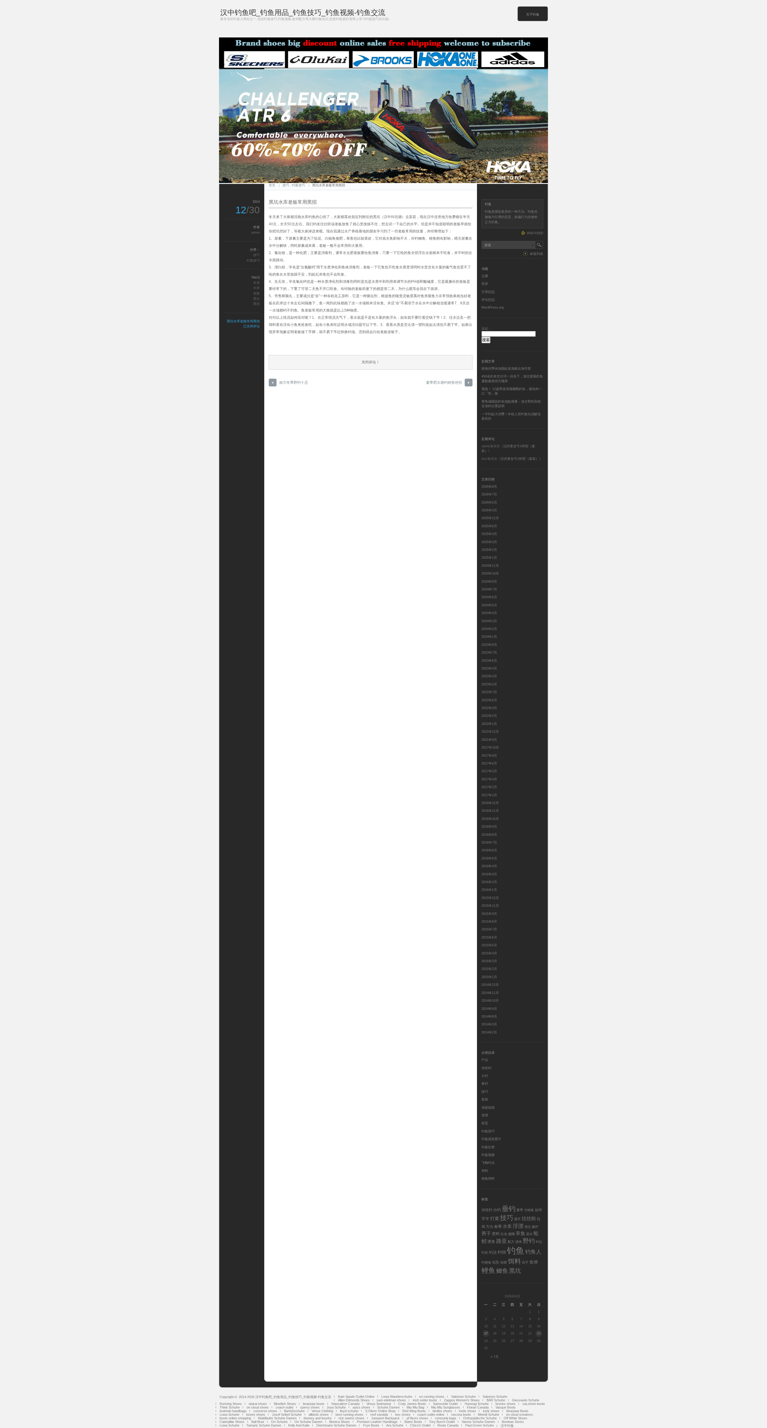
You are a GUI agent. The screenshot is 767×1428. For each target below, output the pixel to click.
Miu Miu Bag (415, 1407)
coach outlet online (430, 1414)
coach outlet (284, 1407)
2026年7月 (489, 494)
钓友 (484, 1252)
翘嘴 (511, 1234)
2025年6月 (489, 526)
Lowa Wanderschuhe (396, 1396)
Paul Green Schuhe (479, 1425)
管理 (484, 1115)
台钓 (484, 1076)
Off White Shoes (515, 1418)
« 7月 (495, 1357)
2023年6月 (489, 660)
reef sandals (379, 1414)
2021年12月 (490, 731)
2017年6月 (489, 763)
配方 (511, 1241)
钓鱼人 (533, 1252)
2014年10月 (490, 1000)
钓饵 (502, 1252)
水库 (256, 288)
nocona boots (461, 1414)
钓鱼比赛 (488, 1147)
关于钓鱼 (532, 14)
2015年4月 (489, 953)
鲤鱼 (488, 1270)
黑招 (256, 304)
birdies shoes (442, 1411)
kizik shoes (491, 1411)
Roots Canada (447, 1425)
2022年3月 (489, 708)
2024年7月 (489, 589)
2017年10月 (490, 747)
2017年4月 (489, 779)
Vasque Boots (506, 1407)
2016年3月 (489, 874)
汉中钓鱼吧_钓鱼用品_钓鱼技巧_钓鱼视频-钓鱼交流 (302, 12)
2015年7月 (489, 929)
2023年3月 (489, 676)
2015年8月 (489, 921)
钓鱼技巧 (298, 185)
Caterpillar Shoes (232, 1422)
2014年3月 (489, 1024)
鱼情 (533, 1262)
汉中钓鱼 (507, 1425)
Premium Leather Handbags (377, 1422)
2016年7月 (489, 842)
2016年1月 (489, 889)
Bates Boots (413, 1422)
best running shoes (349, 1414)
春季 (498, 1226)
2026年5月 (489, 502)
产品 (484, 1060)
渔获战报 (488, 1107)
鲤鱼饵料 (488, 1178)
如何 (538, 1210)
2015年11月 (490, 905)
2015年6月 (489, 937)
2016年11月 (490, 810)
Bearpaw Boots (517, 1411)
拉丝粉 (529, 1218)
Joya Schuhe (336, 1407)
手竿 (485, 1219)
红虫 (504, 1234)
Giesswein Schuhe (525, 1400)
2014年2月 (489, 1032)
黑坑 (256, 298)
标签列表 (536, 254)
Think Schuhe (230, 1407)
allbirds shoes (319, 1414)
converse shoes (265, 1411)
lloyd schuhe (349, 1411)
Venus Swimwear (378, 1404)
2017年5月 (489, 771)
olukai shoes (258, 1404)
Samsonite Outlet (445, 1404)
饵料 (484, 1170)
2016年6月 (489, 850)
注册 (484, 276)
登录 (484, 283)
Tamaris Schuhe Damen (263, 1425)
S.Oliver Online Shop (380, 1411)
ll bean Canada (478, 1407)
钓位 (539, 1241)
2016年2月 (489, 882)
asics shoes (361, 1407)
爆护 (535, 1226)
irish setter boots (425, 1400)
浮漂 (518, 1226)
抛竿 (517, 1219)
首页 (272, 185)
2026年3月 (489, 510)
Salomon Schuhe (463, 1396)
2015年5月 (489, 945)
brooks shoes (506, 1404)
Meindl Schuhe (488, 1414)
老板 (256, 293)
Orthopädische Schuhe (480, 1418)
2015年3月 (489, 961)
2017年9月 (489, 755)
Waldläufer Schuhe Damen (277, 1418)
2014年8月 (489, 1016)
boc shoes (402, 1414)
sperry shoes (310, 1407)
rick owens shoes (351, 1418)
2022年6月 (489, 700)
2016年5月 (489, 858)
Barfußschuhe (294, 1411)
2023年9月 (489, 644)
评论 (488, 299)
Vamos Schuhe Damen (478, 1422)
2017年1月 (489, 795)
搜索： (486, 328)
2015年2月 (489, 969)
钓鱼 (515, 1250)
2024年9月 (489, 581)
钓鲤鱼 (486, 1262)
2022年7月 (489, 692)
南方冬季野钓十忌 (293, 382)
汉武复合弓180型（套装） (520, 458)
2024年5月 (489, 605)
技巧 (286, 185)
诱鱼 (491, 1241)
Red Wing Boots (414, 1411)
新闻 (484, 1099)
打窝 (494, 1218)
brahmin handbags (233, 1411)
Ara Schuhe (394, 1425)
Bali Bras (257, 1422)
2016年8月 (489, 834)
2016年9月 (489, 826)
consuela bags (445, 1418)
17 (486, 1333)
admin (255, 232)
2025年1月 (489, 557)
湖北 (527, 1226)
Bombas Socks (513, 1422)
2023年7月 (489, 652)
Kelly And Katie (298, 1425)
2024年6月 (489, 597)
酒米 (518, 1241)
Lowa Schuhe (229, 1414)
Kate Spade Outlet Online (356, 1396)
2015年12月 (490, 898)
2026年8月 (489, 486)
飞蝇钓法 (488, 1162)
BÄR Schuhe (496, 1400)
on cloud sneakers (519, 1414)
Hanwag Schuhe (477, 1404)
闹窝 (503, 1262)
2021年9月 (489, 739)
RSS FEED (535, 233)
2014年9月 (489, 1008)
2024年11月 (490, 565)
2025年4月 (489, 534)
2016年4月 (489, 866)
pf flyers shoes (417, 1418)
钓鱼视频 (488, 1155)
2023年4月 (489, 668)
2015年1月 (489, 977)
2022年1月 (489, 724)
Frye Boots (371, 1425)
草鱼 (520, 1233)
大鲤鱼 (529, 1210)
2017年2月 (489, 787)
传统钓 (486, 1068)
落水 (529, 1234)
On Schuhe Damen (308, 1422)
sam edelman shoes (391, 1400)
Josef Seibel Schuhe (287, 1414)
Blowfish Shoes (285, 1404)
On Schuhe (279, 1422)
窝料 (496, 1233)
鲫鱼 (502, 1270)
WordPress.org (492, 307)
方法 (489, 1227)
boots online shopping (235, 1418)
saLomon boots (534, 1404)
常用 (256, 283)
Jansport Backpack (385, 1418)
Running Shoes (231, 1404)
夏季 (520, 1210)
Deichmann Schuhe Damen (336, 1425)
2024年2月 (489, 629)
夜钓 (484, 1083)
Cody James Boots (412, 1404)
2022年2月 (489, 715)
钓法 (493, 1252)
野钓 (529, 1240)
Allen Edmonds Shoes (354, 1400)
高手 (525, 1262)
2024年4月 (489, 613)
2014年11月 (490, 993)
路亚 (484, 1123)
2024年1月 (489, 636)
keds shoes (467, 1411)
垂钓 (509, 1209)
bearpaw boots (313, 1404)
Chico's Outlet (420, 1425)
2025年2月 (489, 549)
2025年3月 (489, 542)
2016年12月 (490, 803)
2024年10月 (490, 573)
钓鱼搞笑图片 (491, 1139)
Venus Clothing (322, 1411)
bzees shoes (255, 1414)
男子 (486, 1233)
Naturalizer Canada (345, 1404)
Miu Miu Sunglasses (445, 1407)
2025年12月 (490, 518)
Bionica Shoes (339, 1422)
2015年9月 (489, 913)
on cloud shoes (258, 1407)
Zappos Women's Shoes (462, 1400)
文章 (488, 292)
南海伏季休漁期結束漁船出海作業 (506, 368)
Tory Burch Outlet (442, 1422)
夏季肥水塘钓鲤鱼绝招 (444, 382)
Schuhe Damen (388, 1407)
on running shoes (431, 1396)
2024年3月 (489, 621)
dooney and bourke (318, 1418)
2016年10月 (490, 818)
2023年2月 (489, 684)
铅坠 (495, 1262)
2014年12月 (490, 984)
